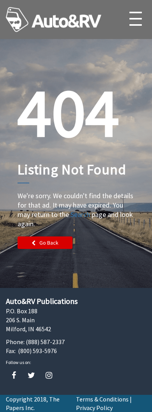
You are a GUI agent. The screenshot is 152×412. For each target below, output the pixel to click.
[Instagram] (49, 376)
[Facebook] (14, 376)
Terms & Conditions (102, 399)
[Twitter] (31, 376)
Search (80, 214)
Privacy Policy (94, 408)
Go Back (48, 242)
